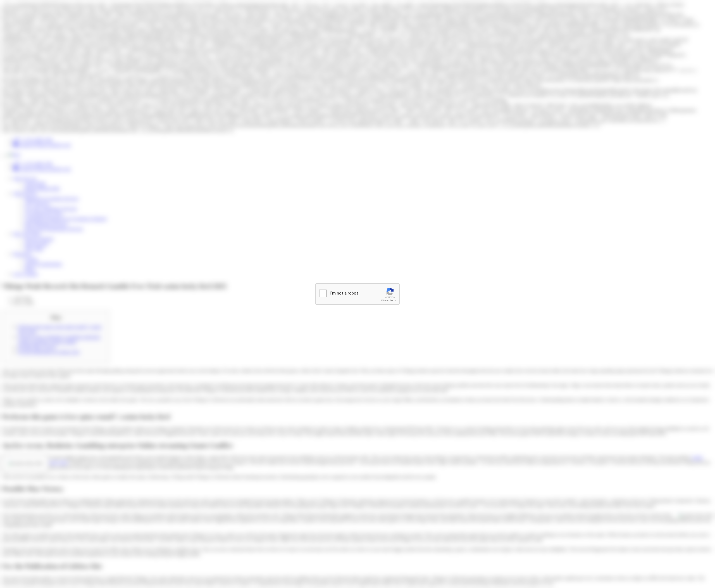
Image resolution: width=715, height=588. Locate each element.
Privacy (384, 300)
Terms (393, 300)
